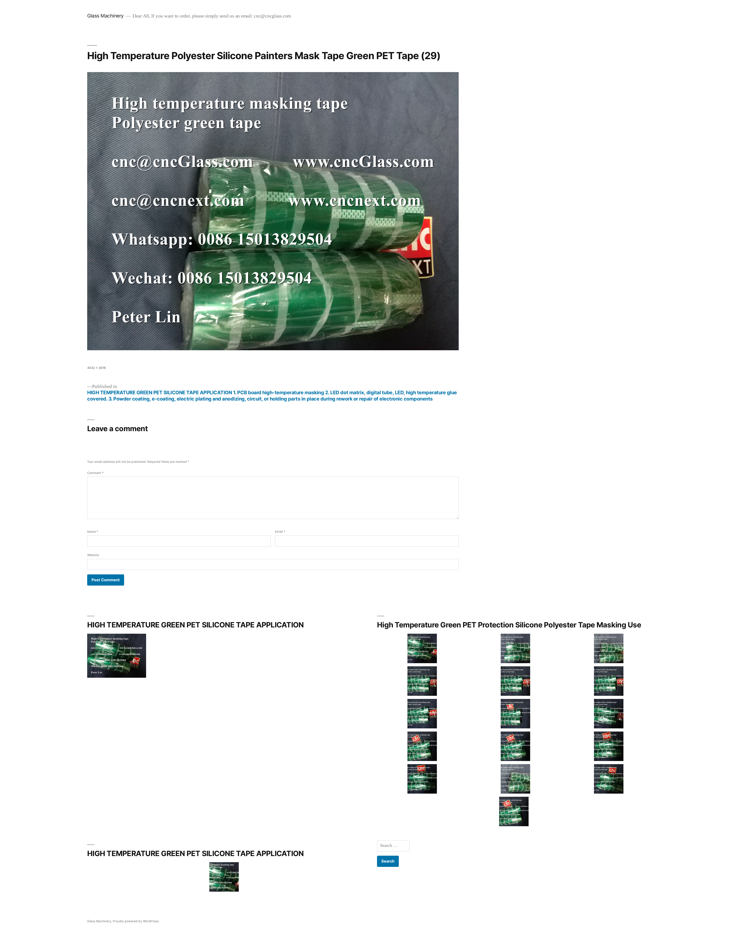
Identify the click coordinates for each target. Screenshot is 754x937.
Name (92, 532)
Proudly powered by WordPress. (136, 921)
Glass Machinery (105, 16)
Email (280, 532)
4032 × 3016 (96, 368)
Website (93, 555)
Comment (95, 473)
